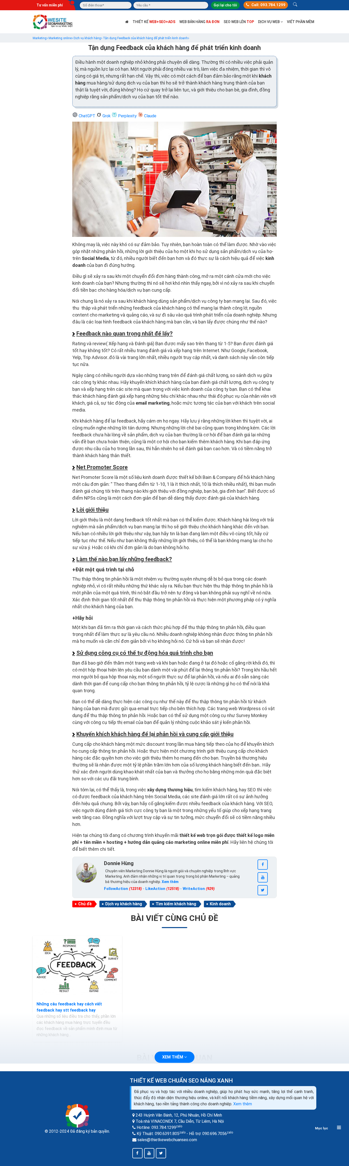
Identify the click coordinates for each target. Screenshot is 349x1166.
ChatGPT (87, 115)
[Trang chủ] (127, 22)
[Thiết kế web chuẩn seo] (53, 21)
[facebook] (263, 864)
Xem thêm (242, 1103)
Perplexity (127, 115)
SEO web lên (239, 22)
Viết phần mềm (300, 22)
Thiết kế (154, 22)
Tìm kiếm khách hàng (176, 903)
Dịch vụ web (269, 22)
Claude (149, 115)
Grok (106, 115)
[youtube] (263, 877)
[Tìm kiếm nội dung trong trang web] (295, 5)
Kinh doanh (220, 903)
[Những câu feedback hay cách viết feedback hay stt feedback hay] (77, 966)
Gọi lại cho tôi (225, 5)
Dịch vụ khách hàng (123, 903)
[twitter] (263, 890)
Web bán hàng (199, 22)
